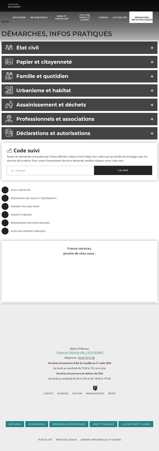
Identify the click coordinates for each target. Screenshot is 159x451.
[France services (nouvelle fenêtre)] (79, 276)
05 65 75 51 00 (86, 358)
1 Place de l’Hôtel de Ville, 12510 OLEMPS (79, 352)
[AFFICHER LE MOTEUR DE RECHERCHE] (13, 28)
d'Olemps (14, 5)
